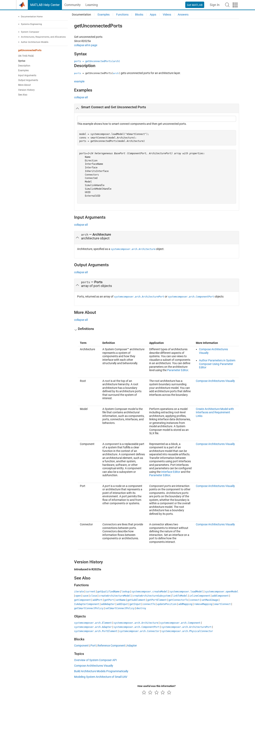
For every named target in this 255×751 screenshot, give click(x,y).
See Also (22, 94)
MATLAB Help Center (45, 5)
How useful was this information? (156, 686)
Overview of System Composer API (95, 660)
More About (24, 85)
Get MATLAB (195, 5)
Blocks (139, 14)
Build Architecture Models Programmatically (101, 671)
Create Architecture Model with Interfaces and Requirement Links (215, 412)
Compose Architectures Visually (215, 380)
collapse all (81, 97)
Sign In (215, 5)
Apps (153, 14)
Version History (26, 90)
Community (72, 5)
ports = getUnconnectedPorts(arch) (97, 61)
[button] (227, 5)
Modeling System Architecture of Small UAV (100, 676)
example (79, 81)
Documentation (81, 14)
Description (24, 65)
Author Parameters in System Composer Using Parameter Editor (217, 364)
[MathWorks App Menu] (235, 5)
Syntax (21, 60)
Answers (183, 14)
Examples (23, 70)
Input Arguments (27, 75)
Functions (122, 14)
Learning (91, 5)
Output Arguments (28, 80)
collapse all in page (85, 45)
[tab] (156, 108)
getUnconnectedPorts (29, 50)
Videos (167, 14)
